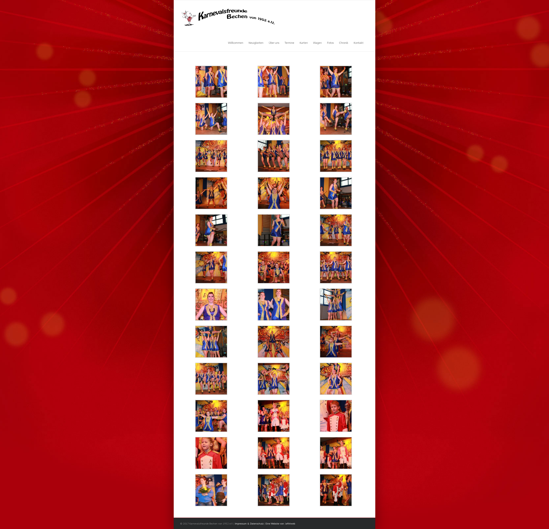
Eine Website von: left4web (280, 523)
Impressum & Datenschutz (249, 523)
